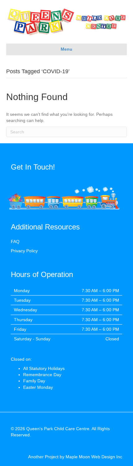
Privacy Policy (24, 250)
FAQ (15, 241)
